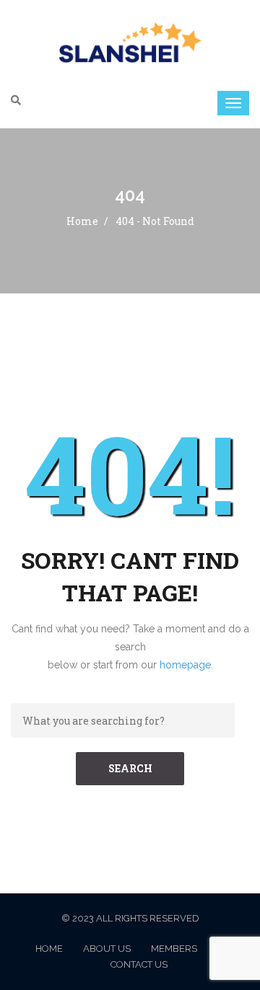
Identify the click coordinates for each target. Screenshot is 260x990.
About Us (107, 948)
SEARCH (130, 768)
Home (82, 221)
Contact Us (139, 964)
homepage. (186, 665)
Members (174, 948)
